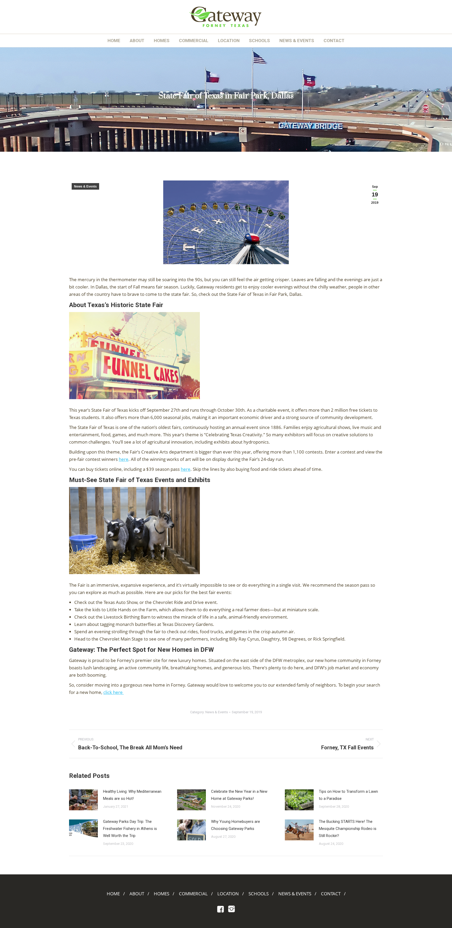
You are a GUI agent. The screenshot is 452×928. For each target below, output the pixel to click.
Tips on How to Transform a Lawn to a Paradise (348, 795)
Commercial (193, 894)
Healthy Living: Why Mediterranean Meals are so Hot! (132, 795)
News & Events (85, 186)
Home (113, 894)
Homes (161, 894)
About (136, 894)
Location (228, 894)
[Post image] (83, 799)
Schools (258, 894)
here (123, 459)
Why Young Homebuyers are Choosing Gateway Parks (235, 825)
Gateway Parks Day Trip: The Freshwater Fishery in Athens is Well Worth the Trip (130, 828)
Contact (331, 894)
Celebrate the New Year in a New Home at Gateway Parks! (239, 795)
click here (113, 692)
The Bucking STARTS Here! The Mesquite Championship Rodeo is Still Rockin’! (347, 828)
